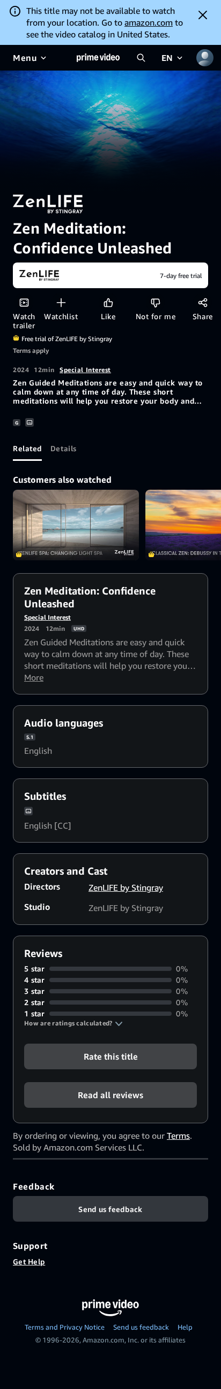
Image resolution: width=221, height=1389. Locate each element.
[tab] (27, 448)
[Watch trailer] (23, 302)
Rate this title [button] (111, 1056)
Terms (178, 1135)
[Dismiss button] (203, 15)
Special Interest (85, 370)
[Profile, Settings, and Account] (205, 58)
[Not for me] (155, 302)
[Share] (202, 302)
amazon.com (148, 22)
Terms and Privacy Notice (65, 1327)
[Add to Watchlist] (60, 302)
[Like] (108, 302)
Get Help (29, 1261)
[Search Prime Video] (141, 58)
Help (185, 1327)
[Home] (98, 57)
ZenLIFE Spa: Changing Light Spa (76, 525)
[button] (73, 1023)
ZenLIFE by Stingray (126, 887)
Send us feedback (141, 1327)
